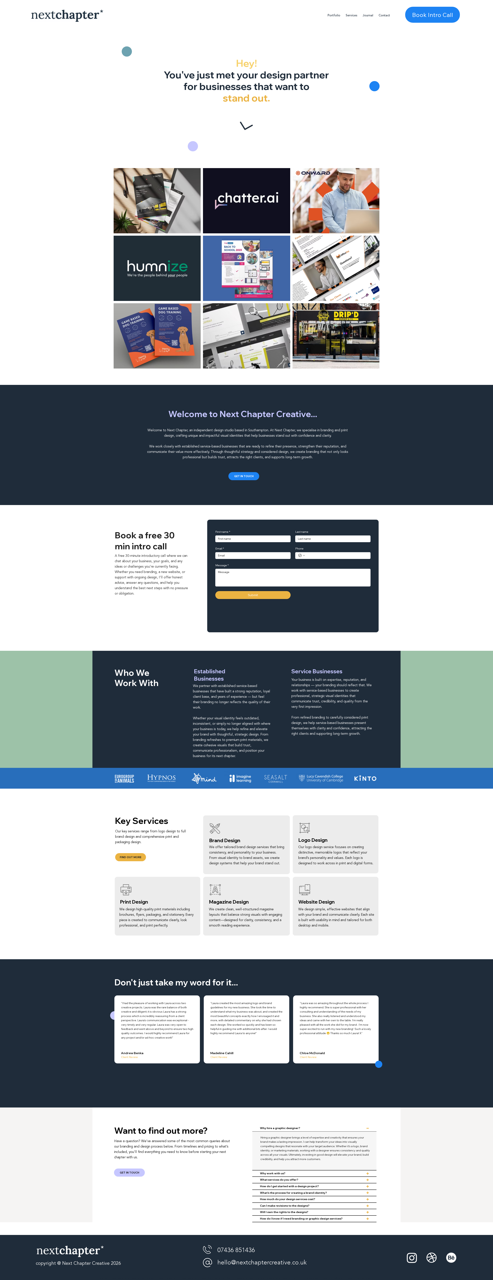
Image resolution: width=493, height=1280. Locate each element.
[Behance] (451, 1257)
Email (219, 548)
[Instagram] (412, 1257)
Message (222, 565)
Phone (299, 548)
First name (222, 532)
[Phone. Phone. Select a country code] (301, 555)
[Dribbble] (431, 1257)
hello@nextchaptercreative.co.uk (262, 1262)
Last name (301, 532)
